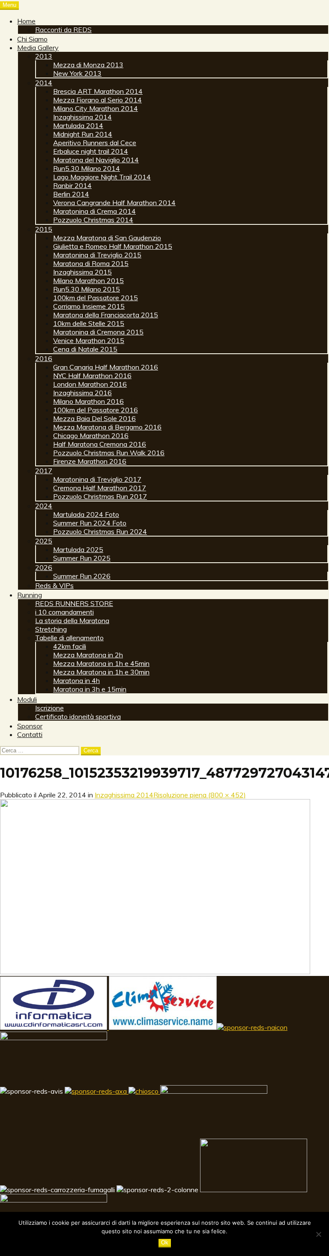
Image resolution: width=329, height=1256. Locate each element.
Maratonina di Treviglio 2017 (97, 479)
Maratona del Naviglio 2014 (96, 159)
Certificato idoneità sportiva (78, 716)
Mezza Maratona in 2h (88, 654)
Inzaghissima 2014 (82, 117)
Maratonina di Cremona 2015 (98, 332)
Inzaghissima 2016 (82, 392)
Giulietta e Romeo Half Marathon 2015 (112, 246)
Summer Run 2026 (82, 576)
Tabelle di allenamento (69, 637)
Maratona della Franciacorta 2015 (105, 314)
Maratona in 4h (76, 680)
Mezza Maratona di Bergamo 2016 (107, 427)
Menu (9, 5)
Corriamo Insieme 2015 (89, 306)
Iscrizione (49, 708)
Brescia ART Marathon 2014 (98, 91)
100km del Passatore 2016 (95, 410)
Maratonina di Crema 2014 (94, 211)
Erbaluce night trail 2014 (90, 151)
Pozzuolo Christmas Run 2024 (100, 531)
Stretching (51, 629)
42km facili (69, 646)
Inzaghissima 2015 (82, 272)
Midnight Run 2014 (82, 134)
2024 (43, 505)
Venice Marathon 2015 (88, 340)
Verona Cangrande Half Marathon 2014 (114, 202)
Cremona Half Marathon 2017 (99, 487)
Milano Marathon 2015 (88, 280)
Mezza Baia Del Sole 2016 (94, 418)
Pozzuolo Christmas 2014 (93, 219)
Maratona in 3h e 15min (89, 689)
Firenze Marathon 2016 (89, 461)
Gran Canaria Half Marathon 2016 (105, 367)
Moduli (27, 699)
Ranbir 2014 (72, 185)
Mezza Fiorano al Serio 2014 (97, 99)
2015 (43, 229)
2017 (43, 470)
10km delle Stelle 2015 (88, 323)
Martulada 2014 (78, 125)
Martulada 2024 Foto (86, 514)
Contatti (29, 734)
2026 (43, 567)
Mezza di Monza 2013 (88, 64)
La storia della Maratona (72, 620)
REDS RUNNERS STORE (74, 603)
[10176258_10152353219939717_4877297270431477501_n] (155, 971)
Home (26, 21)
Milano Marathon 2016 (88, 401)
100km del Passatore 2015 (95, 297)
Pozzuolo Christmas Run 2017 (100, 496)
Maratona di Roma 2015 (91, 263)
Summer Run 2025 (82, 558)
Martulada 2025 (78, 549)
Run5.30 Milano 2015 (86, 289)
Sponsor (29, 726)
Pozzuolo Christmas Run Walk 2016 (108, 452)
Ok (164, 1242)
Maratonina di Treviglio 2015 (97, 255)
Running (29, 595)
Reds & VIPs (54, 585)
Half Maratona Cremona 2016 (99, 444)
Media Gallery (38, 47)
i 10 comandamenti (64, 612)
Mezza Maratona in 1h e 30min (101, 672)
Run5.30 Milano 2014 (86, 168)
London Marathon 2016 (90, 384)
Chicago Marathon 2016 (91, 435)
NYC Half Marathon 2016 (92, 375)
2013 (43, 56)
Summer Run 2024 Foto (89, 523)
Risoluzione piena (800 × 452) (199, 795)
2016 (43, 358)
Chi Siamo (32, 39)
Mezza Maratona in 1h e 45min (101, 663)
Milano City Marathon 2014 (95, 108)
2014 (43, 82)
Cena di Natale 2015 (85, 349)
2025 (43, 541)
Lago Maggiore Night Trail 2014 (102, 177)
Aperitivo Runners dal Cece (94, 142)
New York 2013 (77, 73)
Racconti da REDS (63, 29)
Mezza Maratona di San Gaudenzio (107, 237)
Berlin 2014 (71, 194)
